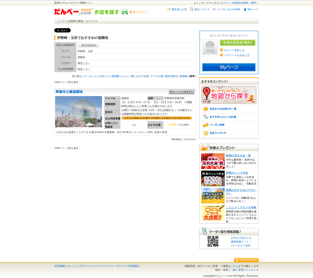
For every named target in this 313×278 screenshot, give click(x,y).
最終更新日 (171, 76)
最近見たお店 (179, 9)
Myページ (253, 9)
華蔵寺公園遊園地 (69, 92)
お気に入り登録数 (109, 76)
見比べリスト (202, 9)
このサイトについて (88, 266)
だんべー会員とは (234, 50)
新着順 (184, 76)
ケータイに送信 (240, 245)
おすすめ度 (142, 76)
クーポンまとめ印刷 (228, 9)
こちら (234, 266)
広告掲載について (64, 266)
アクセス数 (157, 76)
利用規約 (134, 266)
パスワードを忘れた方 (237, 55)
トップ (61, 21)
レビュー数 (127, 76)
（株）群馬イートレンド (245, 269)
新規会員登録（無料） (246, 2)
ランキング (90, 76)
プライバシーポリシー (114, 266)
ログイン (226, 2)
